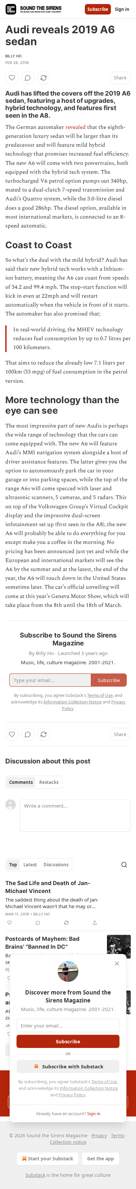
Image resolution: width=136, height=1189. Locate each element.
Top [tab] (13, 865)
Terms (117, 1135)
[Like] (11, 77)
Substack (35, 1175)
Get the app (100, 1158)
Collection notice (68, 1142)
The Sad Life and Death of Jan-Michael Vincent (47, 887)
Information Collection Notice (89, 1088)
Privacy (99, 1135)
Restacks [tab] (48, 782)
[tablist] (33, 782)
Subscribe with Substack (72, 1066)
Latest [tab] (30, 865)
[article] (68, 903)
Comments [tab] (21, 782)
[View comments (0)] (27, 77)
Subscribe (97, 9)
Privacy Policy (72, 1095)
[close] (117, 963)
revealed (75, 127)
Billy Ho (13, 56)
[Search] (124, 864)
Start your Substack (50, 1158)
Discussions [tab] (56, 865)
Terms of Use (104, 1082)
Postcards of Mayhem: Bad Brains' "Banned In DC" (42, 943)
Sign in (122, 9)
